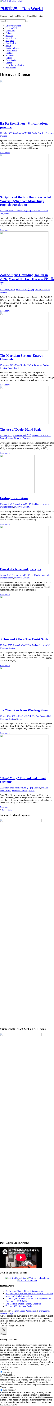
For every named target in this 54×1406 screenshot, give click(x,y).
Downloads (11, 60)
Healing (9, 53)
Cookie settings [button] (7, 1326)
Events (19, 719)
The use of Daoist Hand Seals (20, 429)
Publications (11, 68)
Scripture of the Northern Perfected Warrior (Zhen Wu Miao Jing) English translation (25, 200)
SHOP (8, 45)
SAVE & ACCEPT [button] (8, 1405)
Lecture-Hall (11, 28)
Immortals (10, 55)
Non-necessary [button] (6, 1387)
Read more (5, 152)
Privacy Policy (17, 65)
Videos (9, 58)
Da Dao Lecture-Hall (41, 435)
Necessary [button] (4, 1369)
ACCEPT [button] (20, 1326)
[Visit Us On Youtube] (27, 1280)
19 (9, 809)
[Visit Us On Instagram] (16, 1278)
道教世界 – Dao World (21, 8)
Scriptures (10, 40)
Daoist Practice (38, 133)
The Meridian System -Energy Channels (23, 1304)
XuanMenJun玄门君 (21, 133)
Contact (9, 63)
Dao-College (11, 43)
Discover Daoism (13, 26)
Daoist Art (10, 30)
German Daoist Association (24, 1311)
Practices (9, 35)
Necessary (7, 1372)
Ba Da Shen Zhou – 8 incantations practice (24, 1291)
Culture (9, 33)
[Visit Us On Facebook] (38, 1278)
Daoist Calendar (13, 48)
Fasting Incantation (14, 498)
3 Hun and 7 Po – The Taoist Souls (24, 639)
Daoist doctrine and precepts (20, 569)
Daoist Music (11, 50)
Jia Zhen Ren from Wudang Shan (24, 710)
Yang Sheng (11, 38)
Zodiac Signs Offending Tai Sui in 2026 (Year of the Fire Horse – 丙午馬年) (27, 279)
